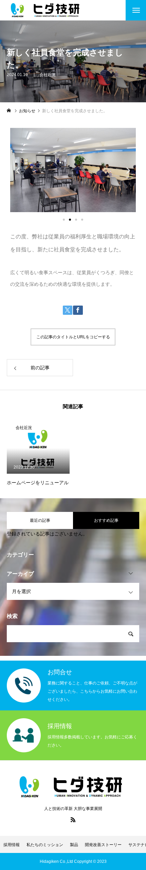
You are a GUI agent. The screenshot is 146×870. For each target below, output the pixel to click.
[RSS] (73, 819)
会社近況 (47, 74)
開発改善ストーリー (103, 844)
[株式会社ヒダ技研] (46, 10)
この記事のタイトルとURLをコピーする (73, 337)
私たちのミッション (44, 844)
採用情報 (11, 844)
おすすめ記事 (106, 520)
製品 (74, 844)
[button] (18, 170)
